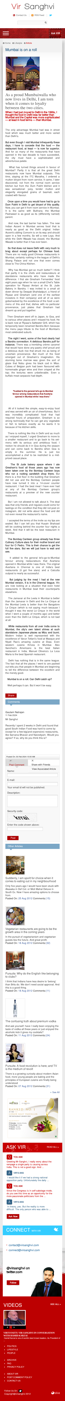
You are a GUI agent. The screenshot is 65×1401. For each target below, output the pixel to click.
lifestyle (12, 1350)
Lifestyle (18, 43)
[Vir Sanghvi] (32, 7)
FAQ (9, 1364)
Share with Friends (41, 765)
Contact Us (21, 15)
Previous (7, 1327)
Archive (11, 1360)
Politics (11, 1346)
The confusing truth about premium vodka (30, 1021)
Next (14, 1327)
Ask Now (13, 1216)
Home (8, 43)
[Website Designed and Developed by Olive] (55, 1393)
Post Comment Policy (19, 1377)
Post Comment (16, 765)
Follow (13, 1283)
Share (11, 696)
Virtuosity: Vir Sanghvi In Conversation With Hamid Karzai (29, 1334)
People (11, 1353)
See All (56, 1092)
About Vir (12, 1374)
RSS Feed (39, 15)
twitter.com (14, 1272)
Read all (52, 1147)
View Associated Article (44, 769)
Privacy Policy (15, 1367)
